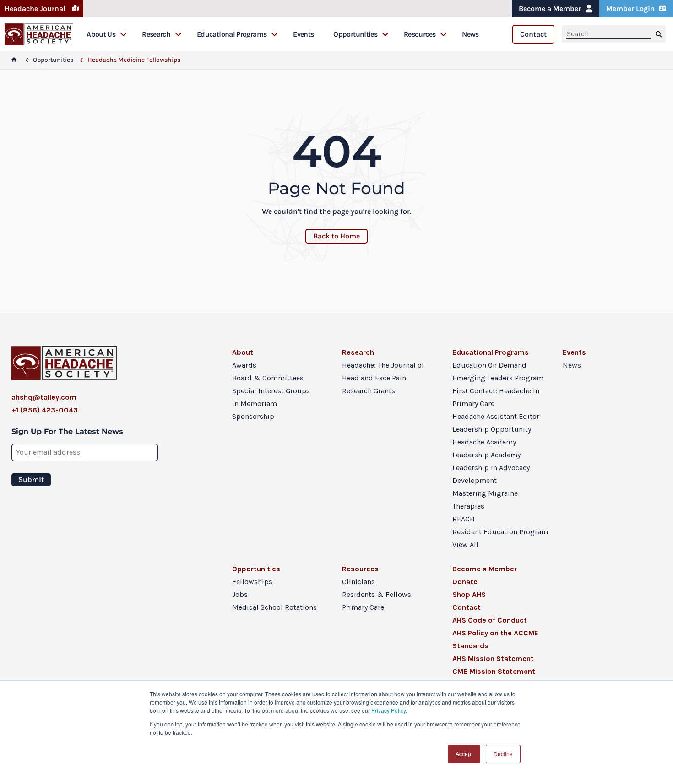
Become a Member (550, 8)
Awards (244, 365)
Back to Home (336, 236)
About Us (101, 34)
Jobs (240, 594)
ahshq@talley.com (43, 397)
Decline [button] (503, 754)
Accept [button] (464, 754)
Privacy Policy (388, 710)
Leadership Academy (486, 454)
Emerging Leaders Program (497, 378)
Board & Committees (268, 378)
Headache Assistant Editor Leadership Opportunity (495, 423)
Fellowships (252, 581)
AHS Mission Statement (493, 658)
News (470, 34)
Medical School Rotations (274, 607)
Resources (419, 34)
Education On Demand (489, 365)
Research (156, 34)
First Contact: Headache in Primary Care (495, 397)
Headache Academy (484, 442)
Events (303, 34)
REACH (463, 519)
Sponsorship (253, 416)
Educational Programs (231, 34)
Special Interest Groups (271, 390)
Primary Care (363, 607)
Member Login (630, 8)
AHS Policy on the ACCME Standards (495, 639)
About (242, 352)
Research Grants (368, 390)
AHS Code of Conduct (489, 620)
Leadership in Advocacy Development (491, 474)
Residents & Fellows (376, 594)
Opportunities (355, 34)
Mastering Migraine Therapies (485, 499)
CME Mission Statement (493, 671)
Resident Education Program (500, 531)
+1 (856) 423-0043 (44, 410)
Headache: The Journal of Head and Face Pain (383, 371)
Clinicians (358, 581)
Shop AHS (469, 594)
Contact (533, 34)
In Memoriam (254, 403)
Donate (465, 581)
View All (465, 544)
